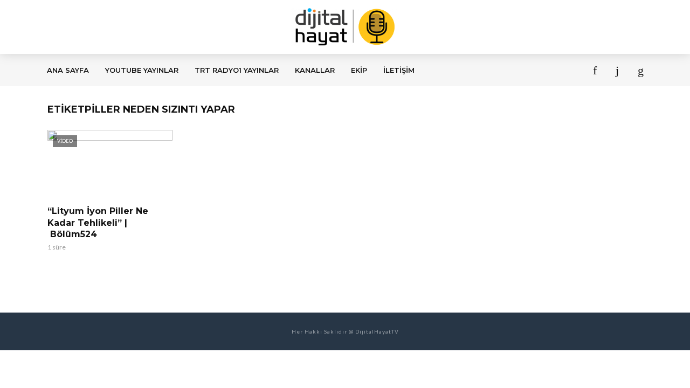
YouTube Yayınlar (141, 70)
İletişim (399, 70)
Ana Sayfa (68, 70)
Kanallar (315, 70)
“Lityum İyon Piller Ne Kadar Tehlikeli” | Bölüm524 (97, 222)
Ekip (359, 70)
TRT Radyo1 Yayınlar (237, 70)
